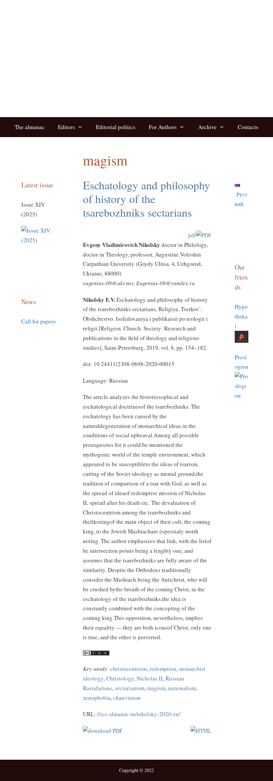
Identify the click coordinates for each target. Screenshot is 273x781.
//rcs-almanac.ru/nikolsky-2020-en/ (138, 714)
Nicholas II (149, 678)
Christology (120, 678)
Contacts (248, 127)
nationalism (182, 688)
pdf (192, 235)
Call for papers (38, 321)
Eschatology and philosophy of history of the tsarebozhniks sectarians (146, 198)
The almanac (30, 127)
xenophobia (97, 697)
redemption (162, 669)
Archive (207, 127)
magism (156, 688)
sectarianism (129, 688)
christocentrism (128, 669)
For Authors (163, 127)
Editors (66, 127)
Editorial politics (116, 127)
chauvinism (126, 697)
